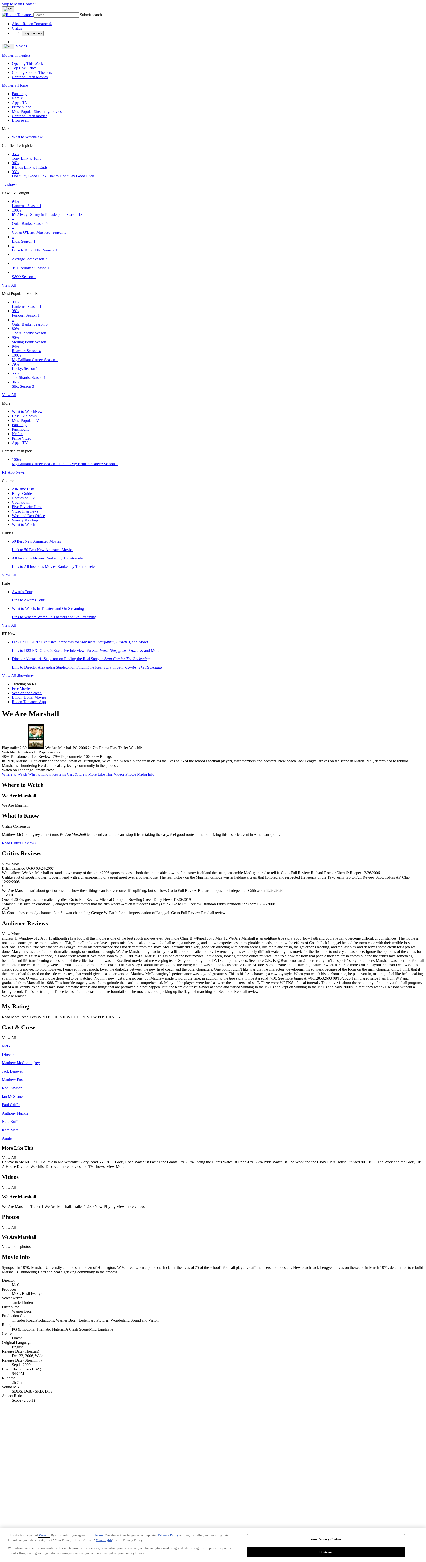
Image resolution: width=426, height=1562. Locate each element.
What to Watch (27, 137)
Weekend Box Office (28, 516)
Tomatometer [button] (20, 756)
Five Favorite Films (27, 507)
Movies (21, 46)
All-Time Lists (23, 489)
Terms (98, 1535)
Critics (17, 28)
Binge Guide (22, 493)
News (20, 472)
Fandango (19, 94)
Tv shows (9, 184)
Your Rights (104, 1540)
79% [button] (56, 756)
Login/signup (33, 33)
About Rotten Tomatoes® (32, 24)
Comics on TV (23, 498)
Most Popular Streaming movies (37, 111)
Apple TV (20, 102)
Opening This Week (27, 63)
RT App (9, 472)
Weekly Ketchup (25, 520)
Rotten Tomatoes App (29, 702)
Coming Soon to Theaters (32, 72)
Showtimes (25, 676)
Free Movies (21, 688)
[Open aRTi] (8, 9)
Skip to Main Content (19, 4)
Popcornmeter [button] (72, 756)
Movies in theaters (16, 55)
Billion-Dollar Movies (29, 697)
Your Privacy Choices (325, 1539)
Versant (44, 1535)
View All (9, 285)
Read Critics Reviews (19, 843)
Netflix (17, 98)
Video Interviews (25, 511)
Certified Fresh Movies (30, 77)
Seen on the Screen (27, 693)
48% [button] (5, 756)
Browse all (20, 120)
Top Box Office (24, 68)
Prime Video (21, 107)
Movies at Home (15, 85)
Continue (326, 1552)
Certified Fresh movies (29, 116)
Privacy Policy (168, 1535)
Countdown (21, 502)
